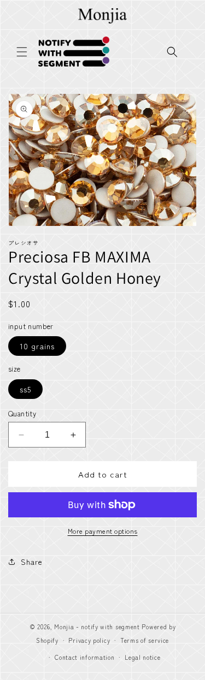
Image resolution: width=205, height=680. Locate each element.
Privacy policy (89, 640)
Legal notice (142, 657)
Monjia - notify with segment (97, 626)
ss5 (25, 389)
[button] (22, 52)
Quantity (22, 413)
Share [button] (32, 561)
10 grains (37, 346)
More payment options (103, 530)
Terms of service (144, 640)
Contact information (84, 657)
